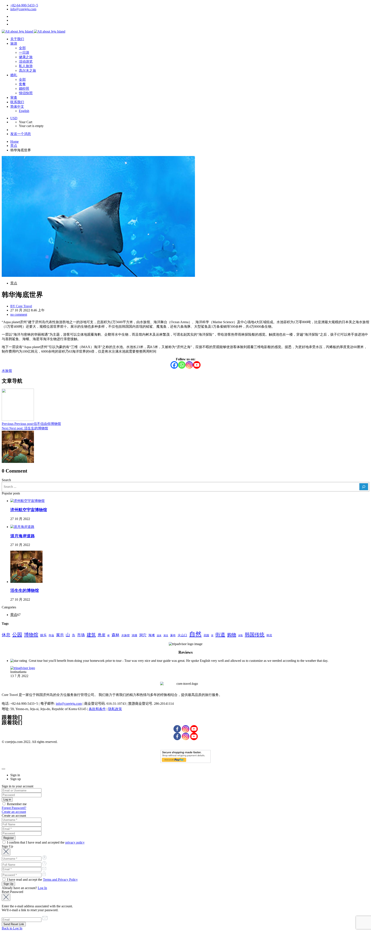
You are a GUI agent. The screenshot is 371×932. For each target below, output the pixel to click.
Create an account (14, 812)
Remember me (16, 804)
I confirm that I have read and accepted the (45, 842)
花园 (206, 635)
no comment (18, 314)
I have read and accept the (42, 879)
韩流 (269, 635)
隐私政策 (115, 709)
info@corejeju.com (23, 9)
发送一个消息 (20, 134)
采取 (240, 635)
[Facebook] (174, 365)
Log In (42, 888)
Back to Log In (12, 928)
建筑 (91, 634)
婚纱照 (24, 88)
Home (14, 141)
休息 (6, 634)
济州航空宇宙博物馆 (28, 510)
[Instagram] (189, 365)
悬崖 (101, 635)
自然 (195, 634)
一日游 (24, 52)
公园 (17, 634)
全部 (22, 48)
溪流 (165, 635)
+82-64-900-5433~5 (24, 5)
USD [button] (13, 118)
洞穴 (142, 635)
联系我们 (17, 102)
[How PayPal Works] (185, 762)
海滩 (151, 635)
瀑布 (173, 635)
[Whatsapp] (182, 365)
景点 (13, 145)
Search (6, 480)
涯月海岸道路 (22, 536)
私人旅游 (26, 66)
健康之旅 (26, 57)
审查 (13, 97)
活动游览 (26, 61)
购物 (231, 634)
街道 (220, 634)
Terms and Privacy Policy (60, 879)
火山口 (182, 635)
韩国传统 (255, 634)
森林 (115, 635)
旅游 (13, 43)
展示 (60, 635)
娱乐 (43, 635)
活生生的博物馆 (24, 590)
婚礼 (13, 75)
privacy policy (75, 842)
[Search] (363, 486)
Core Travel (21, 306)
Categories (9, 607)
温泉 (159, 635)
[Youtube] (197, 365)
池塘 (134, 635)
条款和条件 (97, 709)
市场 (81, 635)
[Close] (3, 769)
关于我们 (17, 39)
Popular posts (11, 493)
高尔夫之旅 (27, 70)
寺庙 (51, 635)
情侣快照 (26, 93)
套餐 (22, 84)
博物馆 (31, 634)
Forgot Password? (14, 808)
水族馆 (7, 371)
